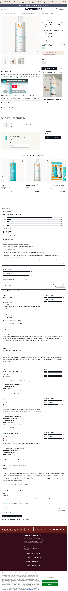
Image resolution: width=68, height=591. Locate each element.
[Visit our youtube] (57, 529)
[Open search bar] (5, 9)
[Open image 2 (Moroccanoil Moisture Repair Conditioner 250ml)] (13, 60)
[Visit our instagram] (54, 529)
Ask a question (52, 38)
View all (63, 44)
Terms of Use (36, 589)
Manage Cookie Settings (50, 577)
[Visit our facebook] (47, 529)
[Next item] (65, 177)
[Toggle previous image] (2, 35)
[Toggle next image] (39, 35)
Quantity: (44, 59)
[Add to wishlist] (61, 68)
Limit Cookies (50, 581)
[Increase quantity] (52, 62)
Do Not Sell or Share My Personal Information (31, 549)
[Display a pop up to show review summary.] (11, 187)
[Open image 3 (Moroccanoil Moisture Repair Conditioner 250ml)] (21, 60)
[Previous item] (2, 177)
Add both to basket (53, 137)
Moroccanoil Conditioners (24, 13)
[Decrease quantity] (44, 62)
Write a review (45, 38)
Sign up (28, 529)
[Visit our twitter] (50, 529)
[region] (33, 581)
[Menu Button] (1, 9)
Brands (7, 13)
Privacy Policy (29, 589)
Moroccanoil (13, 13)
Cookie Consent (27, 546)
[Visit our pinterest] (63, 529)
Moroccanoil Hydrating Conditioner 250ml (37, 184)
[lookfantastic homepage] (33, 9)
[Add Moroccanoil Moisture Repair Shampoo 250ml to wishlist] (22, 161)
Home (3, 13)
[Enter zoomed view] (37, 51)
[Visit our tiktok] (60, 529)
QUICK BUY (12, 191)
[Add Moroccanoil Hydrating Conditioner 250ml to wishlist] (47, 161)
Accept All (50, 584)
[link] (56, 9)
